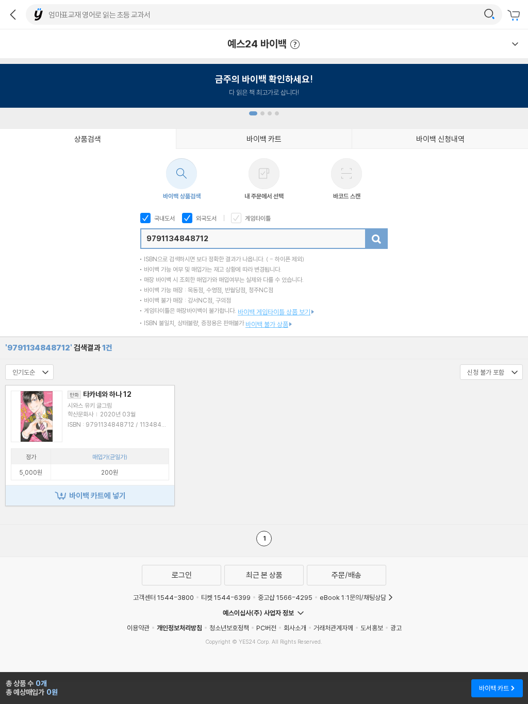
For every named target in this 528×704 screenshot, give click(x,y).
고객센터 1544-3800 (163, 597)
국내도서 (164, 218)
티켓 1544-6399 (226, 597)
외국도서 (205, 218)
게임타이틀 (257, 218)
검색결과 (58, 348)
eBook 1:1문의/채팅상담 (353, 597)
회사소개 (295, 628)
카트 (515, 15)
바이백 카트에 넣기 (97, 495)
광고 (396, 628)
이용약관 (138, 628)
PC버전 (266, 628)
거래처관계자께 (333, 628)
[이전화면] (13, 14)
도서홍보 (371, 628)
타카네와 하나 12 (100, 394)
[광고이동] (489, 14)
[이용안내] (515, 43)
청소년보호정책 (229, 628)
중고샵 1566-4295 (285, 597)
